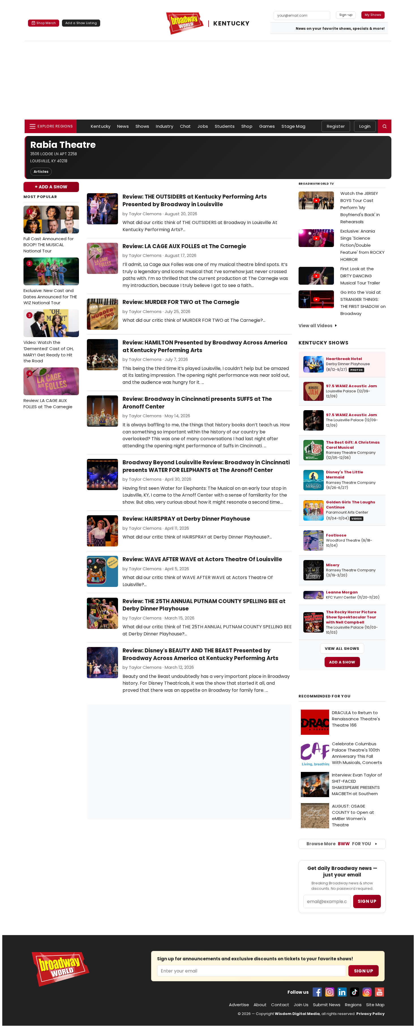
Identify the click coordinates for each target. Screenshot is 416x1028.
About (260, 1005)
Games (267, 126)
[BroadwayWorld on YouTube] (379, 992)
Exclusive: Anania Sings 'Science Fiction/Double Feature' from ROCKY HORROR (362, 245)
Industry (164, 126)
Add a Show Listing (81, 23)
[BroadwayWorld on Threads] (367, 992)
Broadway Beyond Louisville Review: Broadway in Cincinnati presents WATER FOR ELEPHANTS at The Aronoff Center (206, 466)
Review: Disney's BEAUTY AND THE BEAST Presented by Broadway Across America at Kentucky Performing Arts (200, 654)
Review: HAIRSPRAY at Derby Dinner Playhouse (186, 519)
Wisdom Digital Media (297, 1013)
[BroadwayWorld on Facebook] (317, 992)
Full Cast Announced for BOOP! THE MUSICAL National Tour (48, 231)
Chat (185, 126)
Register (336, 126)
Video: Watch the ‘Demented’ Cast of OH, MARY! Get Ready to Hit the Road (48, 338)
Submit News (326, 1005)
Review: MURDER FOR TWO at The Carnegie (181, 302)
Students (225, 126)
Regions (353, 1005)
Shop (246, 126)
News (123, 126)
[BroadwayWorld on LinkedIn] (342, 992)
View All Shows (342, 648)
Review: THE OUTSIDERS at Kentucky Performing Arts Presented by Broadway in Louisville (195, 200)
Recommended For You (325, 696)
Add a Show (342, 662)
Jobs (203, 126)
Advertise (239, 1005)
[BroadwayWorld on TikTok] (354, 992)
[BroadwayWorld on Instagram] (330, 992)
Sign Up (363, 971)
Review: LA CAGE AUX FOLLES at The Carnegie (47, 390)
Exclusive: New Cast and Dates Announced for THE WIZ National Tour (50, 283)
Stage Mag (293, 126)
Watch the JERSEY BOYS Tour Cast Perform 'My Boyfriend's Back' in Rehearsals (360, 207)
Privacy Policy (370, 1013)
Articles (41, 171)
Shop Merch (46, 23)
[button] (384, 126)
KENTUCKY (231, 23)
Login (364, 126)
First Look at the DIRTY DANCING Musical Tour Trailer (360, 276)
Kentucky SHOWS (324, 342)
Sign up (367, 901)
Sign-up (346, 14)
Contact (280, 1005)
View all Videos (316, 326)
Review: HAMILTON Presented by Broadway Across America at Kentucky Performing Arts (205, 346)
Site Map (375, 1005)
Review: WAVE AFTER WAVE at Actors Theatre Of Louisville (202, 559)
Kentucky (100, 126)
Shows (142, 126)
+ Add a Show (51, 187)
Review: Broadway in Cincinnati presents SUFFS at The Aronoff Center (197, 402)
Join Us (301, 1005)
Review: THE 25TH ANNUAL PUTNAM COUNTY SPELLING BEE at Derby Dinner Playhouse (204, 605)
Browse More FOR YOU (338, 844)
